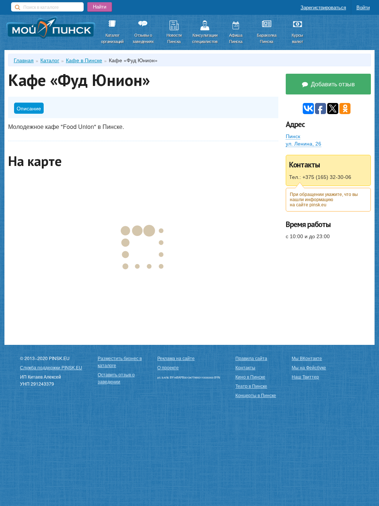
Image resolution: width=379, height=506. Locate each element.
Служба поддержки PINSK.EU (51, 367)
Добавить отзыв (332, 84)
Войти (363, 7)
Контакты (245, 367)
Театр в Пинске (251, 386)
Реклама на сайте (176, 358)
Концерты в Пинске (255, 395)
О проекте (168, 367)
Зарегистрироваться (323, 7)
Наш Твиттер (305, 376)
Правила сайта (251, 358)
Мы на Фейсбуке (309, 367)
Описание (29, 108)
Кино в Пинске (250, 376)
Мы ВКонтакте (307, 358)
